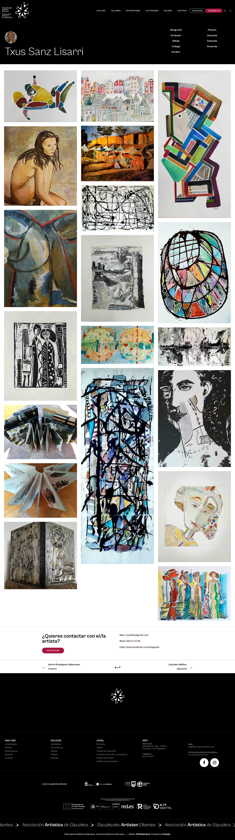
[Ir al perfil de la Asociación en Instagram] (214, 762)
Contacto (9, 758)
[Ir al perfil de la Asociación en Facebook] (204, 762)
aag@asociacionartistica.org (201, 747)
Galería (54, 751)
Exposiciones (57, 747)
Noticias (54, 758)
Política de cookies (105, 758)
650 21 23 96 (133, 641)
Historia (8, 747)
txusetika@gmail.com (137, 635)
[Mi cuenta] (225, 10)
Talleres (54, 754)
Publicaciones (11, 751)
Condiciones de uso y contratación (112, 754)
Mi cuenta (101, 744)
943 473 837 (148, 756)
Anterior (64, 666)
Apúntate (9, 754)
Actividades (56, 744)
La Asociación (11, 744)
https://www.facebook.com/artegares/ (140, 647)
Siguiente (177, 666)
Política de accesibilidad (107, 761)
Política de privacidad (106, 751)
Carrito (100, 747)
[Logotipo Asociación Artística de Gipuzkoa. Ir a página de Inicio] (15, 10)
